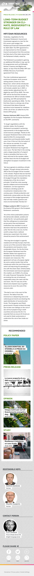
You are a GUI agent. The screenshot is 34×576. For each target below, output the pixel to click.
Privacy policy (15, 572)
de (27, 15)
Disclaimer (7, 572)
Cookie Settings (24, 572)
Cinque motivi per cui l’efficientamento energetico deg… (15, 412)
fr (29, 15)
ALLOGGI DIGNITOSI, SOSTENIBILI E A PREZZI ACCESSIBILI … (15, 349)
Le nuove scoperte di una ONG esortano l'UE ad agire (15, 380)
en (24, 15)
